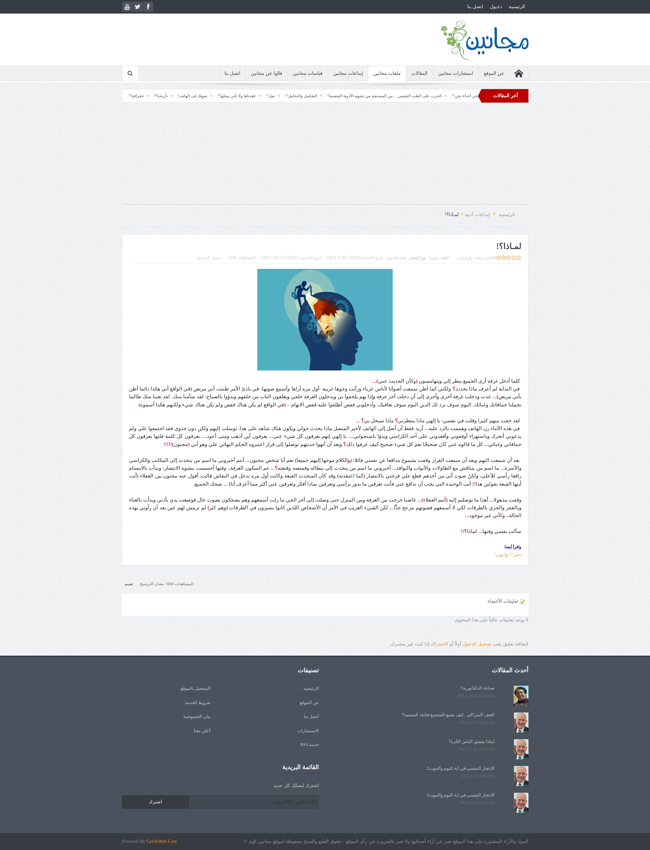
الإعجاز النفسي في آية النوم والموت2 (461, 768)
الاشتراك (439, 643)
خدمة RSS (309, 744)
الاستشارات (308, 730)
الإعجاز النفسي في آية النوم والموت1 (461, 795)
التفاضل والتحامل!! (327, 95)
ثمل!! (296, 95)
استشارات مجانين (455, 73)
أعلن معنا (202, 730)
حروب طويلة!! (133, 95)
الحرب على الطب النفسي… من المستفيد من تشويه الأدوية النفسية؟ (411, 95)
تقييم (129, 583)
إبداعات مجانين (348, 73)
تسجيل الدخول (476, 643)
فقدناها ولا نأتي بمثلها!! (263, 95)
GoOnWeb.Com (162, 841)
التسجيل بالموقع (195, 688)
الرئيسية (517, 6)
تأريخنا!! (187, 95)
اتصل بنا (475, 6)
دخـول (496, 6)
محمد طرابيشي (469, 257)
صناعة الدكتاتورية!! (477, 687)
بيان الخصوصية (197, 716)
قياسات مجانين (308, 73)
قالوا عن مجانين (266, 73)
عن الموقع (494, 73)
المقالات (419, 73)
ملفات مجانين (387, 73)
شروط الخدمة (198, 702)
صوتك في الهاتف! (219, 95)
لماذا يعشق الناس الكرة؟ (472, 741)
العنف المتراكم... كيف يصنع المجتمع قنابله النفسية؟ (448, 714)
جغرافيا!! (162, 95)
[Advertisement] (325, 156)
